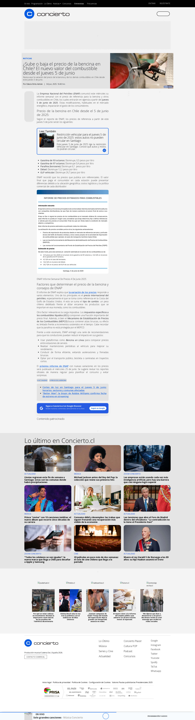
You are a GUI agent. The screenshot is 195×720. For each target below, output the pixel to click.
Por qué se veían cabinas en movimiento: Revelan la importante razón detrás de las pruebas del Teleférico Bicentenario (43, 617)
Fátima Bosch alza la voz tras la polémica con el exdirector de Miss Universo (70, 616)
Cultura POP (130, 646)
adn (130, 688)
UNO (87, 692)
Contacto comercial (36, 657)
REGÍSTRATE (164, 3)
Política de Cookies (80, 682)
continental (111, 692)
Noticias (56, 3)
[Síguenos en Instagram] (132, 14)
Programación (37, 3)
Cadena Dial (130, 692)
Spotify (153, 662)
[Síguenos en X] (140, 14)
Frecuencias (92, 3)
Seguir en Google (98, 408)
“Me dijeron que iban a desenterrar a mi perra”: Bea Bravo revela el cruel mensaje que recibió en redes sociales (152, 617)
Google (154, 640)
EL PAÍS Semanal (117, 692)
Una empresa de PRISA (52, 690)
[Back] (93, 716)
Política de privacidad (61, 682)
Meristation (132, 698)
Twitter (154, 653)
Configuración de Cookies (100, 682)
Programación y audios (157, 716)
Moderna (81, 698)
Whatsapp (155, 670)
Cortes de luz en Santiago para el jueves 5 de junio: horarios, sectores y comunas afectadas (74, 389)
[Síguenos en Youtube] (144, 14)
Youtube (154, 658)
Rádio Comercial (141, 698)
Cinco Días (102, 692)
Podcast (128, 651)
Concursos (66, 3)
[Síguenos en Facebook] (136, 14)
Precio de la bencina (58, 380)
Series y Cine (106, 651)
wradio (94, 692)
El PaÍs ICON (101, 698)
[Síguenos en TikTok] (151, 14)
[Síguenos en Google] (129, 14)
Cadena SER (115, 688)
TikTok (153, 666)
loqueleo (121, 698)
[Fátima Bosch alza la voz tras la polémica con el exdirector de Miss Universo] (70, 600)
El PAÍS (72, 688)
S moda (111, 698)
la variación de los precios (83, 292)
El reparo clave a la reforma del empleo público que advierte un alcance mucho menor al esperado (124, 616)
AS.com (123, 688)
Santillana (93, 688)
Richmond (70, 698)
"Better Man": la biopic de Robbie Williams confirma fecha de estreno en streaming (74, 395)
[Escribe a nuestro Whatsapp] (155, 14)
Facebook (155, 649)
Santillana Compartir (105, 688)
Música (103, 646)
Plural (92, 698)
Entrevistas (79, 3)
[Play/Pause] (106, 716)
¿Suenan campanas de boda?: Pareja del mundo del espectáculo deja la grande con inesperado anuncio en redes (98, 617)
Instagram (155, 645)
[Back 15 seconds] (99, 716)
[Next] (118, 716)
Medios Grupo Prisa (52, 696)
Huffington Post (75, 692)
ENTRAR (151, 3)
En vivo (27, 3)
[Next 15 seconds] (112, 716)
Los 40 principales (82, 688)
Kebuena (138, 692)
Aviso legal (46, 682)
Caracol (138, 688)
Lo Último (48, 3)
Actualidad (42, 380)
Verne (123, 692)
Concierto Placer (133, 641)
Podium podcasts (70, 695)
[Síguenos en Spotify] (147, 14)
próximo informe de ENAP (54, 366)
